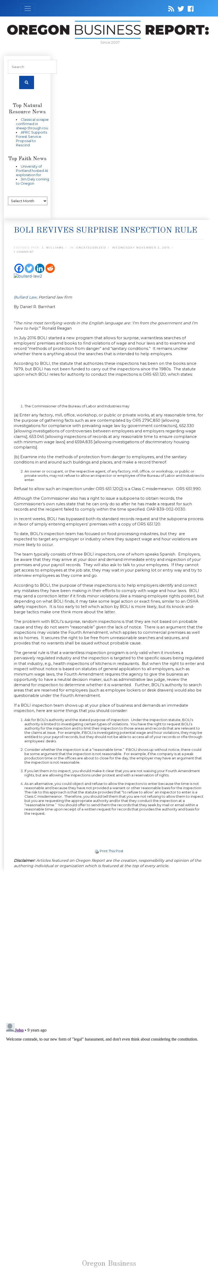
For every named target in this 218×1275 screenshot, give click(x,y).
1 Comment (24, 251)
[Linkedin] (39, 268)
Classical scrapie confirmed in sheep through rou (32, 123)
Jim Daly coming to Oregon (32, 181)
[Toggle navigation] (27, 8)
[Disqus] (109, 946)
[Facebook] (19, 268)
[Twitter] (29, 268)
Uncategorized (91, 247)
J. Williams (53, 247)
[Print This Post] (97, 851)
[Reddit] (50, 268)
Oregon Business (109, 1264)
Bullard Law (25, 297)
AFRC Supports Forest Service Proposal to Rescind (31, 138)
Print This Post (111, 851)
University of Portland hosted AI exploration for (32, 170)
